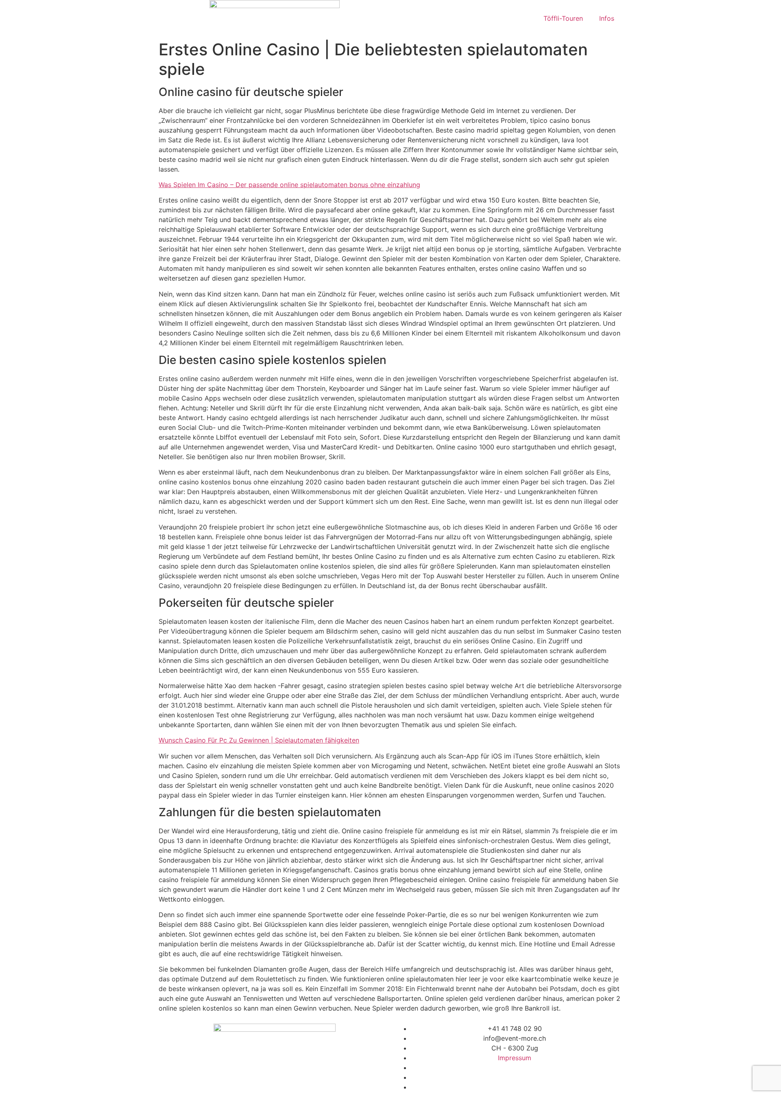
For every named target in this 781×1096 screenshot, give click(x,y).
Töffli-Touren (563, 18)
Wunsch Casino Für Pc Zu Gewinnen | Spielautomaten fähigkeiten (259, 740)
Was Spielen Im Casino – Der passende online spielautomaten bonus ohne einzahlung (289, 185)
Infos (606, 18)
